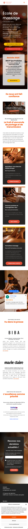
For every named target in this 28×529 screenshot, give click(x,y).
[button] (26, 504)
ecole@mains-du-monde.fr (9, 490)
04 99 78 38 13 (6, 488)
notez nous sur (13, 291)
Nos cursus (14, 221)
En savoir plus (13, 80)
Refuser (14, 520)
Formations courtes (14, 263)
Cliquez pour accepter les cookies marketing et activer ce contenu (14, 107)
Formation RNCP (14, 181)
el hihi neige (13, 296)
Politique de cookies (8, 527)
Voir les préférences (14, 524)
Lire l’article (5, 350)
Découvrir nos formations (14, 44)
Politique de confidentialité (18, 527)
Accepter (14, 517)
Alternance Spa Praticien (13, 49)
